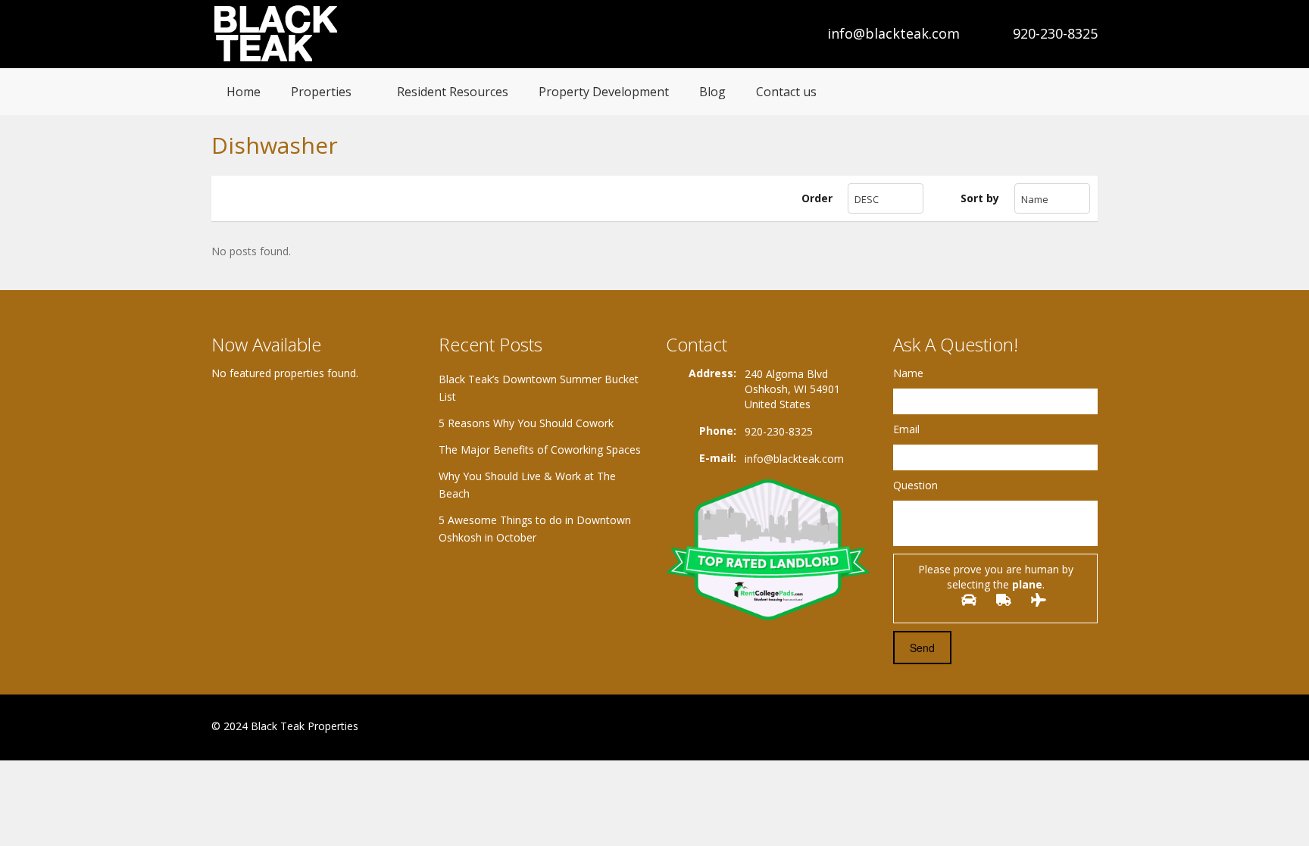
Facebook (1018, 727)
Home (243, 91)
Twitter (1088, 727)
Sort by (980, 198)
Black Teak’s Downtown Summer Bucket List (539, 388)
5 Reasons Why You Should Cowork (526, 423)
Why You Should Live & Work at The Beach (527, 485)
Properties (321, 91)
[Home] (277, 34)
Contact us (786, 91)
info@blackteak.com (893, 33)
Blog (712, 91)
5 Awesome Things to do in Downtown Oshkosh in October (535, 529)
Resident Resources (452, 91)
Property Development (604, 91)
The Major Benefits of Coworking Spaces (540, 449)
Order (817, 198)
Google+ (1051, 727)
